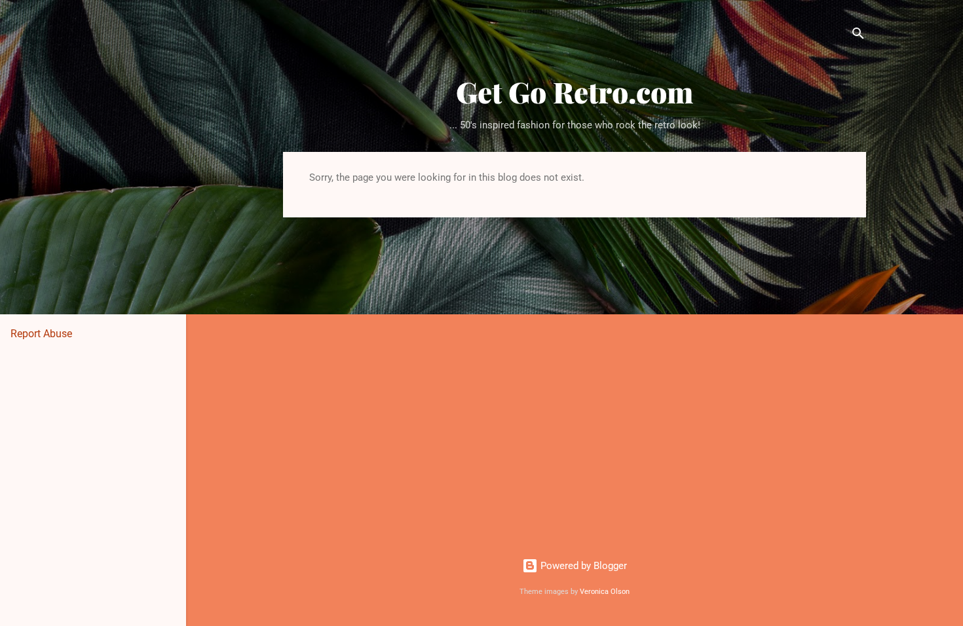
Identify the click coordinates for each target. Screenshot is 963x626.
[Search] (858, 36)
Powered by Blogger (582, 566)
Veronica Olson (605, 591)
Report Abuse (41, 333)
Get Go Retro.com (574, 91)
